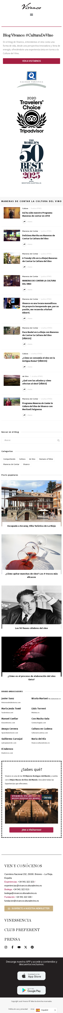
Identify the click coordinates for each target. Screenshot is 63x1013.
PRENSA (12, 939)
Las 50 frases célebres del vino (31, 628)
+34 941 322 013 (21, 889)
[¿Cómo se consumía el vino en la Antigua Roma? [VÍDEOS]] (12, 355)
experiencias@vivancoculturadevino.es (23, 885)
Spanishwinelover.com (9, 733)
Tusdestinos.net (7, 713)
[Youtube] (19, 947)
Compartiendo (9, 459)
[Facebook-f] (12, 947)
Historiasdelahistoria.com (11, 703)
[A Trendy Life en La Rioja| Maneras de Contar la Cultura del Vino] (12, 258)
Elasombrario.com (8, 723)
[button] (31, 14)
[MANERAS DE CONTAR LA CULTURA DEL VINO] (12, 280)
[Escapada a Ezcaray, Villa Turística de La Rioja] (31, 503)
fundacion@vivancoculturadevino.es (21, 901)
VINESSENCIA (17, 920)
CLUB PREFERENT (22, 930)
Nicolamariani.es (54, 699)
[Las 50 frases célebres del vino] (31, 607)
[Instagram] (5, 947)
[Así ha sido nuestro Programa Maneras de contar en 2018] (12, 212)
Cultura (25, 208)
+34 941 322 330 (24, 897)
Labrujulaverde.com (8, 743)
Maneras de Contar (30, 231)
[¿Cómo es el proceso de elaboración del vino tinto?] (31, 656)
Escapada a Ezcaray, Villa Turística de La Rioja (31, 526)
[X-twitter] (25, 947)
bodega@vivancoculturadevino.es (20, 893)
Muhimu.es (35, 713)
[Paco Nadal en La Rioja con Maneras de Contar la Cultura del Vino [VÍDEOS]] (12, 330)
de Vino (25, 376)
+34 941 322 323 (26, 881)
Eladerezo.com (7, 753)
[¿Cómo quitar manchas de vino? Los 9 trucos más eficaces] (31, 554)
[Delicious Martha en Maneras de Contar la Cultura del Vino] (12, 235)
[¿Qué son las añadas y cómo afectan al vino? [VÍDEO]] (12, 380)
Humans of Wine (46, 459)
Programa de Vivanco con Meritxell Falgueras (37, 406)
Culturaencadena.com (40, 733)
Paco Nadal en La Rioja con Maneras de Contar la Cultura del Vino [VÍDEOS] (40, 335)
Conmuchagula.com (39, 723)
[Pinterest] (32, 947)
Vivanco (26, 464)
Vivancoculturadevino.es (41, 743)
